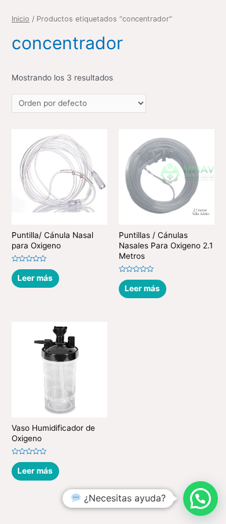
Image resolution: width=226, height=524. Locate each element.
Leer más (35, 278)
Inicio (21, 18)
